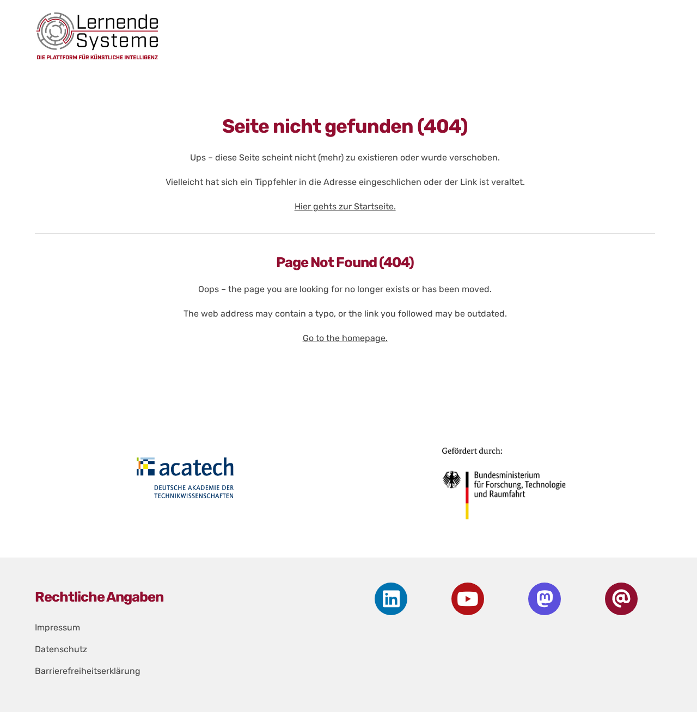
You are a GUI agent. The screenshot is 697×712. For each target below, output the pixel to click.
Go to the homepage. (345, 338)
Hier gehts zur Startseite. (345, 206)
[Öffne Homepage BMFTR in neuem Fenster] (505, 487)
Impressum (57, 627)
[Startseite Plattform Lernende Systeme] (336, 35)
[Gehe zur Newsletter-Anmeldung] (621, 599)
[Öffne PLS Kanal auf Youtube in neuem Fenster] (468, 599)
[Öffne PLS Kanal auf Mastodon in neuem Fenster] (544, 599)
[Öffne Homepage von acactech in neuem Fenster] (185, 477)
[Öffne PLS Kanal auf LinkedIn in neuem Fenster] (391, 599)
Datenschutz (61, 649)
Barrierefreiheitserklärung (87, 671)
